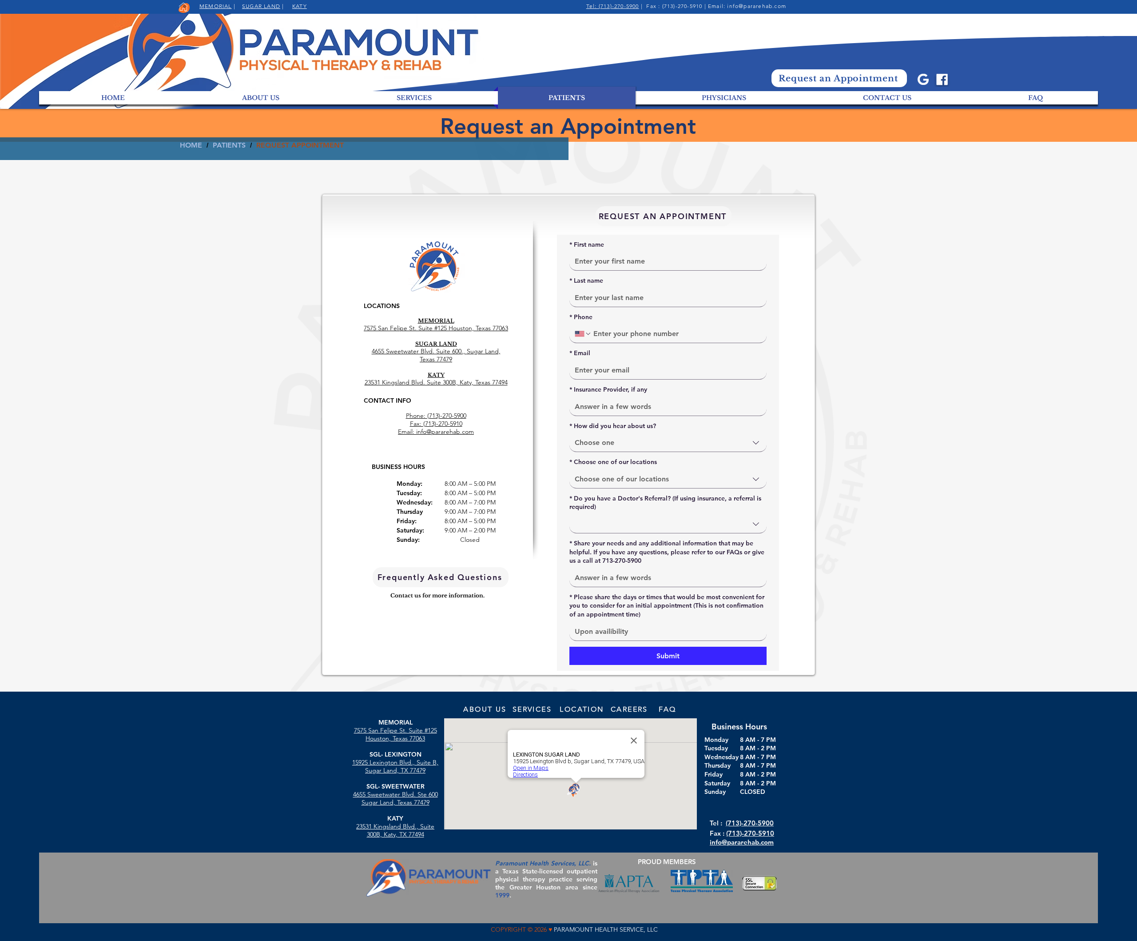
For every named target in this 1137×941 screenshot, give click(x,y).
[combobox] (668, 443)
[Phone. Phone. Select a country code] (583, 333)
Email (579, 353)
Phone (580, 317)
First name (586, 244)
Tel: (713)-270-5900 (612, 6)
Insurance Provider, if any (608, 389)
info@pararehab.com (756, 6)
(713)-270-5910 (750, 833)
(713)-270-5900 (750, 823)
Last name (586, 280)
